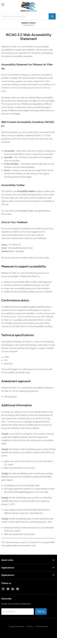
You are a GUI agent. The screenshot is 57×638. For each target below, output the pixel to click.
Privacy (30, 626)
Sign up (41, 611)
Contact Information (16, 626)
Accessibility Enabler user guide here (32, 210)
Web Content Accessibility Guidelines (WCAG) (25, 306)
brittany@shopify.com (24, 492)
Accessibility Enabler (26, 191)
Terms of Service (42, 626)
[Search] (52, 16)
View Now (19, 251)
